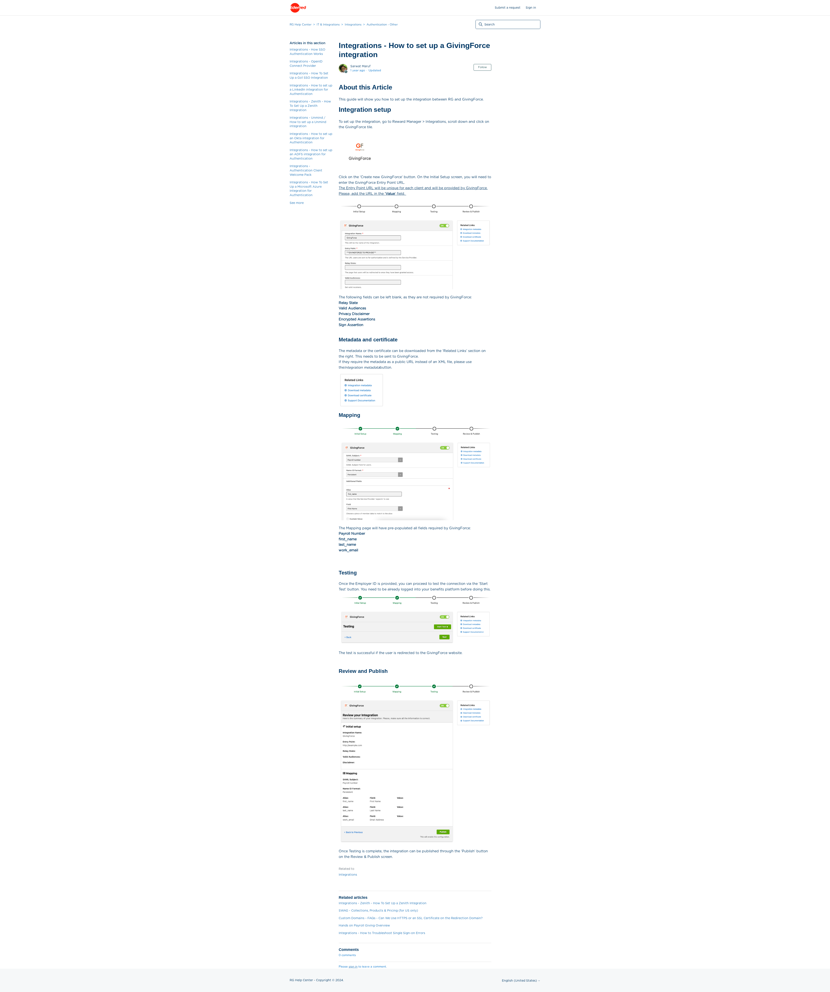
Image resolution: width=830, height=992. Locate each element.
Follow (482, 67)
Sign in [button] (531, 7)
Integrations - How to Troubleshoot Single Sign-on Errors (382, 933)
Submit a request (507, 7)
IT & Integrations (328, 24)
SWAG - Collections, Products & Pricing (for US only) (378, 910)
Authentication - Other (382, 24)
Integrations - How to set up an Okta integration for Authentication (311, 138)
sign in (353, 966)
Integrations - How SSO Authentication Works (307, 52)
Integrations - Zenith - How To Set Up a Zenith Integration (310, 106)
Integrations (353, 24)
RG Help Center (300, 24)
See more (297, 203)
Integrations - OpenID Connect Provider (306, 63)
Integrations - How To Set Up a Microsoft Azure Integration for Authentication (309, 189)
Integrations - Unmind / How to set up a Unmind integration (308, 122)
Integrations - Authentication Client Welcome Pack (306, 170)
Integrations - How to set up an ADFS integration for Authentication (311, 154)
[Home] (298, 7)
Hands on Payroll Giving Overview (364, 925)
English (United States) (520, 980)
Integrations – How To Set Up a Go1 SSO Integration (309, 75)
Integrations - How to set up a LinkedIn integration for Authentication (311, 90)
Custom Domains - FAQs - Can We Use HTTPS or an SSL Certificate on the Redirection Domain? (411, 918)
